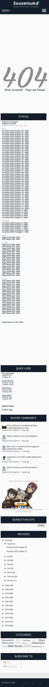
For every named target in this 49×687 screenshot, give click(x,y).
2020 (7, 605)
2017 (7, 617)
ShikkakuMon (38, 642)
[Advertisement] (24, 41)
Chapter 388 (7, 391)
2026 (7, 540)
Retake (24, 643)
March (10, 572)
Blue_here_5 (12, 446)
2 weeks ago (25, 472)
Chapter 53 (6, 375)
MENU (6, 10)
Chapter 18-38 (7, 382)
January (10, 580)
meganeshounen (14, 457)
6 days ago (25, 430)
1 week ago (26, 451)
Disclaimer (28, 685)
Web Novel (15, 646)
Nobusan (26, 640)
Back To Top (6, 680)
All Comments (11, 666)
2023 (7, 593)
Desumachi (8, 640)
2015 (7, 625)
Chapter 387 (7, 390)
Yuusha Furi (36, 646)
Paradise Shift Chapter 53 (11, 430)
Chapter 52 (6, 377)
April (9, 568)
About (29, 683)
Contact (36, 683)
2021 (7, 601)
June (9, 560)
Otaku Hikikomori (14, 425)
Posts (7, 662)
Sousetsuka (25, 3)
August (10, 543)
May (9, 564)
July (8, 556)
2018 (7, 613)
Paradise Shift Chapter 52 (11, 462)
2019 (7, 609)
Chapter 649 (7, 397)
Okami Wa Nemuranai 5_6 (11, 451)
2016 (7, 621)
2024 (7, 589)
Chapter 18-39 (7, 384)
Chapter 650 (7, 399)
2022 (7, 597)
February (11, 576)
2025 (7, 585)
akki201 (10, 436)
